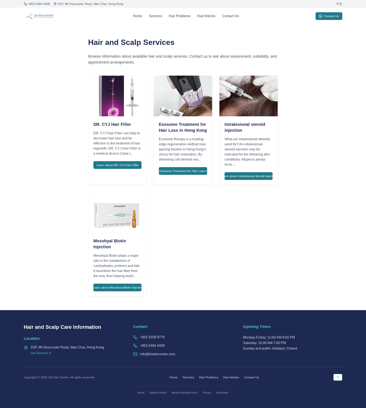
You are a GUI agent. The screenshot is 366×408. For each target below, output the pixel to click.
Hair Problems (179, 16)
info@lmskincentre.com (157, 354)
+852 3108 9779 (152, 337)
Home (137, 16)
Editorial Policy (157, 392)
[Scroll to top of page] (337, 377)
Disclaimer (222, 392)
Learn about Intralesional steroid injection (249, 176)
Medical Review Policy (185, 392)
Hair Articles (206, 16)
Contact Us (230, 16)
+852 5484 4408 (39, 4)
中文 (339, 4)
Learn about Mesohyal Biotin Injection (117, 287)
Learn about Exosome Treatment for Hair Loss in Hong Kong (183, 171)
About (140, 392)
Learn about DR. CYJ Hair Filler (117, 165)
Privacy (207, 392)
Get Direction (39, 353)
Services (155, 16)
